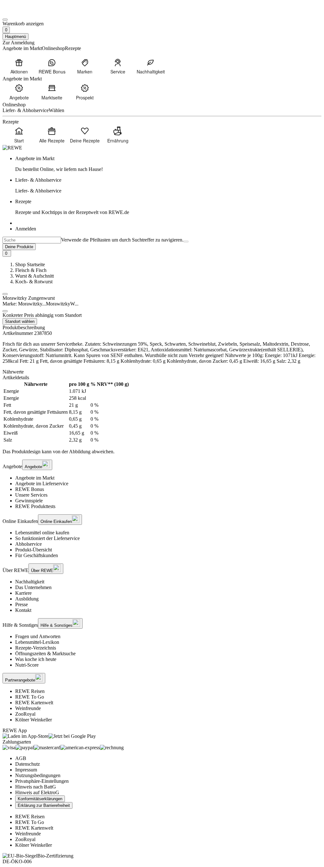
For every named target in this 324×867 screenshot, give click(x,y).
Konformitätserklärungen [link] (40, 798)
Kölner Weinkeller (33, 719)
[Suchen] (186, 241)
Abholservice (28, 544)
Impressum (26, 769)
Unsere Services (31, 495)
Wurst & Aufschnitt (34, 276)
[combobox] (32, 240)
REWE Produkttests (35, 506)
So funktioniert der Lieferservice (47, 538)
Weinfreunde (28, 708)
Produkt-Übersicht (33, 549)
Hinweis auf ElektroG (37, 792)
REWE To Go (29, 697)
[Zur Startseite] (24, 12)
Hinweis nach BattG (35, 786)
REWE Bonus (29, 489)
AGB (20, 758)
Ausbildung (27, 598)
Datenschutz (27, 764)
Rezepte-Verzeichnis (35, 647)
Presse (21, 604)
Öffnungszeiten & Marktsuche (45, 653)
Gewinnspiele (29, 500)
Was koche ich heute (35, 659)
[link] (168, 164)
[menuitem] (19, 66)
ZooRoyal (25, 714)
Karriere (23, 593)
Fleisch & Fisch (31, 270)
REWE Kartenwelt (34, 702)
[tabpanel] (162, 412)
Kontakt (23, 610)
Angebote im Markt (34, 478)
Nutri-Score (27, 665)
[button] (5, 294)
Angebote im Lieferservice (41, 483)
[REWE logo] (12, 147)
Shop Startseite (30, 264)
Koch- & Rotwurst (34, 281)
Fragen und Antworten (37, 636)
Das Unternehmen (33, 587)
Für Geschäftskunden (36, 555)
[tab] (162, 372)
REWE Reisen (30, 691)
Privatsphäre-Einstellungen (42, 781)
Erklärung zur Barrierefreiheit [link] (44, 805)
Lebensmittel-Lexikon (37, 642)
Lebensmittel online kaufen (42, 532)
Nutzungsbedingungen (37, 775)
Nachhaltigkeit (29, 581)
